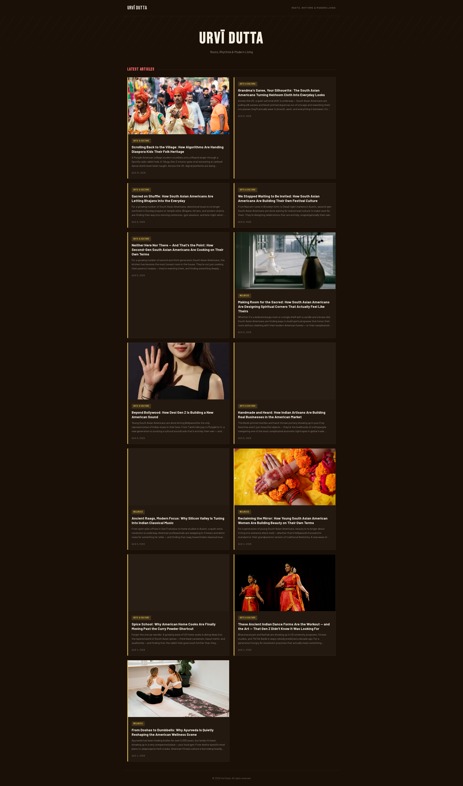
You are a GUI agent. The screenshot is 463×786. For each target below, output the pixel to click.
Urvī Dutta (137, 8)
